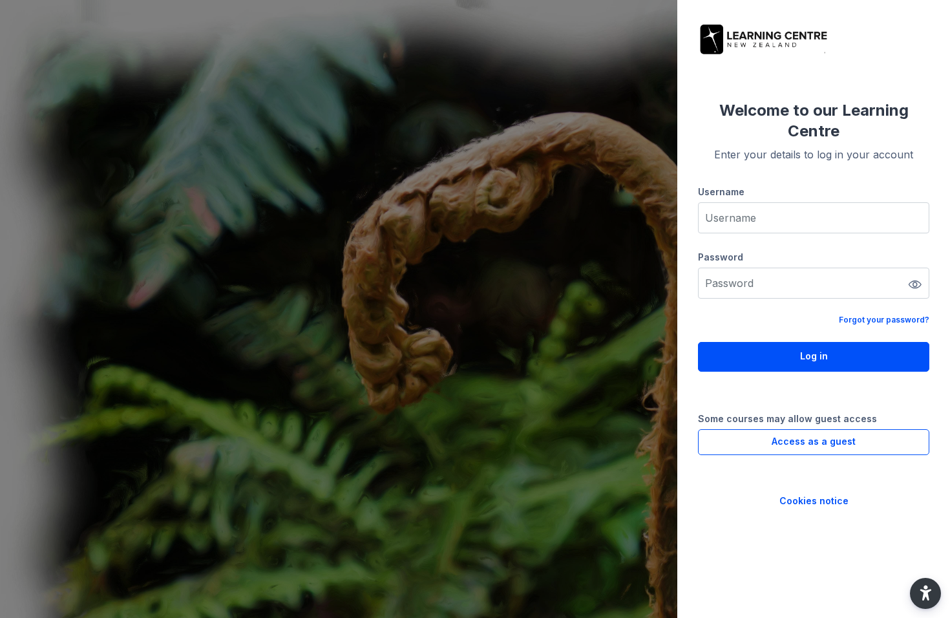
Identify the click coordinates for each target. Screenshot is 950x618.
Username (721, 191)
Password (720, 256)
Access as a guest (814, 441)
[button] (925, 593)
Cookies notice (814, 500)
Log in (814, 355)
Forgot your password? (884, 320)
